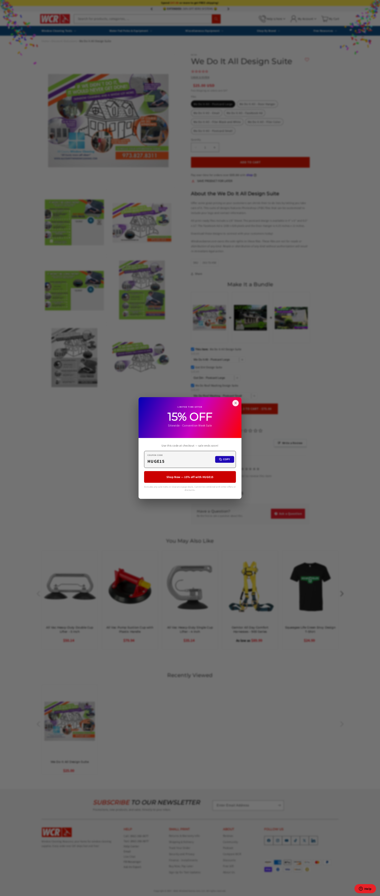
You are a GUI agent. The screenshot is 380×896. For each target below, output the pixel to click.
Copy (226, 459)
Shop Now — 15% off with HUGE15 (190, 477)
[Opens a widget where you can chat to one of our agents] (365, 889)
